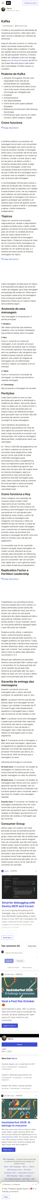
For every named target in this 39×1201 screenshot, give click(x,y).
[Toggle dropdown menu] (36, 871)
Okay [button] (6, 1197)
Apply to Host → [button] (9, 1026)
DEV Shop (26, 1179)
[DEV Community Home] (8, 3)
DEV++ (25, 1167)
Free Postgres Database (12, 1179)
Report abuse (27, 967)
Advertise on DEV (10, 1173)
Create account (30, 3)
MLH (33, 1179)
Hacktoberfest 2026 (10, 1137)
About (21, 1176)
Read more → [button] (8, 1150)
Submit (9, 961)
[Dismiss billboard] (35, 1184)
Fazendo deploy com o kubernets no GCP (18, 1066)
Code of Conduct (13, 967)
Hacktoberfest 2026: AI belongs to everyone (16, 1124)
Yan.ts (9, 8)
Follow (19, 1044)
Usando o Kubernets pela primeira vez (16, 1077)
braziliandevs (8, 26)
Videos (31, 1167)
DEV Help (27, 1170)
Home (6, 1167)
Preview (20, 961)
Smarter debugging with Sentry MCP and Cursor (18, 904)
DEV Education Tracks (14, 1170)
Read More (7, 938)
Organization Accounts (26, 1173)
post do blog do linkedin (17, 60)
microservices (21, 26)
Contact (28, 1176)
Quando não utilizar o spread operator (16, 1087)
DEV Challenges (15, 1167)
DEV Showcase (12, 1176)
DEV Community (8, 1159)
